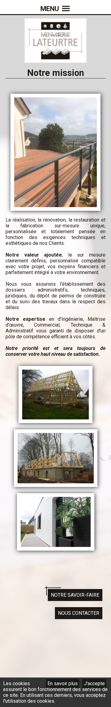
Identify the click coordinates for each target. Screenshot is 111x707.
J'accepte (94, 683)
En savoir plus (62, 683)
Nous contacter (78, 613)
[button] (55, 5)
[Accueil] (55, 60)
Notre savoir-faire (75, 595)
